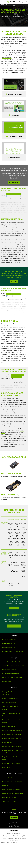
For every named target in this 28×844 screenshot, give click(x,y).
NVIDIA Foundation (7, 793)
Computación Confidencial (10, 669)
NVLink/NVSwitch (16, 677)
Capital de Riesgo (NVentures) (11, 789)
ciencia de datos (7, 57)
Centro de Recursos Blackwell (10, 698)
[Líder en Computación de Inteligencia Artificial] (11, 1)
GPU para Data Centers (9, 639)
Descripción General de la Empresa (12, 781)
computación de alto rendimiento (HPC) (13, 56)
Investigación (19, 793)
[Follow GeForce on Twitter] (15, 826)
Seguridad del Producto (18, 838)
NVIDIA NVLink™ (21, 245)
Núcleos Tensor (10, 239)
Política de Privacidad (13, 833)
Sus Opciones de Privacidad (11, 836)
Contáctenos (14, 840)
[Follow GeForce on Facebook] (10, 826)
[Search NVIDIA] (4, 1)
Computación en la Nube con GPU (12, 734)
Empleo (13, 801)
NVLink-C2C (5, 677)
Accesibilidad (6, 838)
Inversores (5, 785)
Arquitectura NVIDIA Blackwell (11, 662)
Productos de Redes (8, 651)
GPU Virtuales (20, 651)
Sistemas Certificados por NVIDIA (12, 746)
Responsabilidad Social (9, 797)
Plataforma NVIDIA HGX (9, 647)
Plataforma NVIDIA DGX (9, 643)
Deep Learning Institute (9, 726)
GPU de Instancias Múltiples (10, 673)
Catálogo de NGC (7, 742)
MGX (22, 666)
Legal (22, 836)
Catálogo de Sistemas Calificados (12, 763)
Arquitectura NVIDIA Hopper (10, 666)
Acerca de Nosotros (8, 778)
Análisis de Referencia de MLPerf (12, 738)
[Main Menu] (2, 2)
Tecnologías (5, 801)
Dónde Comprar (7, 767)
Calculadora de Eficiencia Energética (12, 730)
